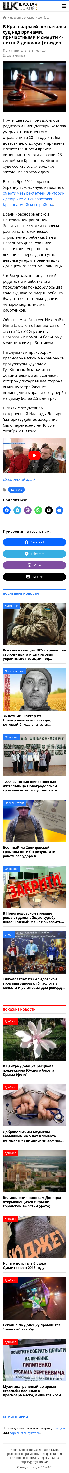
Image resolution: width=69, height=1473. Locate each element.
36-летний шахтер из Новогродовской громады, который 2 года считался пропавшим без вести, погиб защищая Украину (29, 720)
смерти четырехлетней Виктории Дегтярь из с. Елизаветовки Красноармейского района (34, 198)
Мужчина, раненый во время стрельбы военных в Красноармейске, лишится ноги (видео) (32, 1390)
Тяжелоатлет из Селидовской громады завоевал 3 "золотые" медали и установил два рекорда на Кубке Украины (33, 983)
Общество (11, 737)
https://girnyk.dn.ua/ (34, 1462)
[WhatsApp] (38, 510)
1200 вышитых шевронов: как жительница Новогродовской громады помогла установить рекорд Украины (30, 786)
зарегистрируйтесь (25, 1433)
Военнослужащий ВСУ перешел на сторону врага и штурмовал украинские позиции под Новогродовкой (34, 654)
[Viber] (28, 510)
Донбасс (16, 489)
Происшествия (14, 671)
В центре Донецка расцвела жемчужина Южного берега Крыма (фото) (28, 1070)
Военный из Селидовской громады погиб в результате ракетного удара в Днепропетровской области (29, 851)
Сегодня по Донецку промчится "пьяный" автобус (31, 1327)
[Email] (59, 510)
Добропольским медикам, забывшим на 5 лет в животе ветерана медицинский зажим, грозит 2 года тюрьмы (32, 1136)
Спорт (9, 934)
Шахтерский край (19, 479)
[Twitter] (49, 510)
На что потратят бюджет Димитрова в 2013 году (25, 1265)
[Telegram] (17, 510)
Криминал (11, 605)
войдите (59, 1428)
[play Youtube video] (34, 455)
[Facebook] (7, 510)
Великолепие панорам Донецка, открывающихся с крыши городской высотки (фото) (32, 1201)
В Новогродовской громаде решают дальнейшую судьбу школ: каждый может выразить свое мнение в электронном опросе (32, 917)
